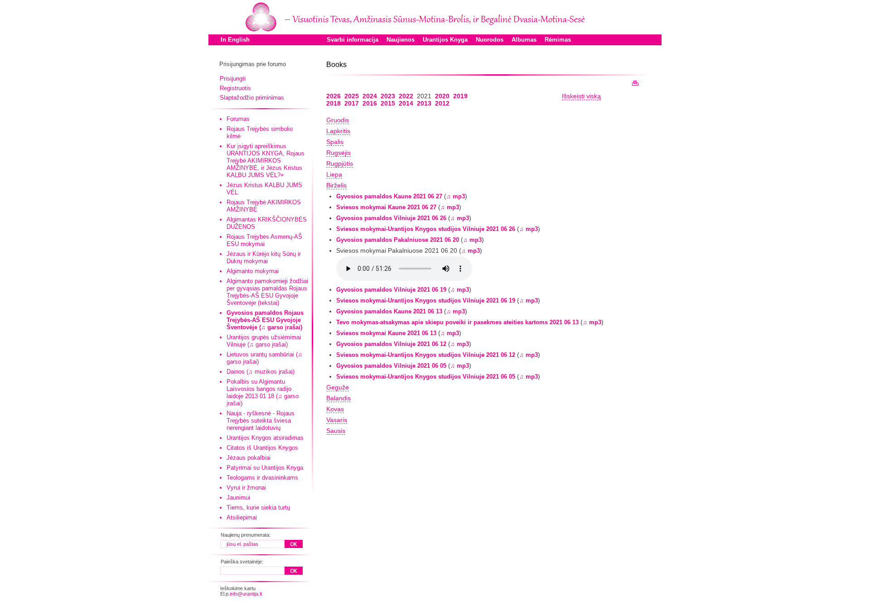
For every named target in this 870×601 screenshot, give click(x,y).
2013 (424, 103)
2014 (406, 103)
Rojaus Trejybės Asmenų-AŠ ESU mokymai (264, 240)
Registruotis (235, 88)
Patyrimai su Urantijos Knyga (265, 467)
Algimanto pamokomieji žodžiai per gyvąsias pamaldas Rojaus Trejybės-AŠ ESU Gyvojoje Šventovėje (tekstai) (267, 292)
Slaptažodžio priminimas (252, 97)
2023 (388, 96)
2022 (406, 96)
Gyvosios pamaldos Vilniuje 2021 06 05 (391, 365)
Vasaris (336, 419)
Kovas (335, 409)
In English (235, 39)
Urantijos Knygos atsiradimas (265, 437)
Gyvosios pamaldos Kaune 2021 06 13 (389, 311)
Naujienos (401, 39)
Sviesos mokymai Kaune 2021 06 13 (386, 333)
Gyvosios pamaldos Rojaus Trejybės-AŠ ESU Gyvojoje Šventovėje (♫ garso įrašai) (265, 320)
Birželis (336, 185)
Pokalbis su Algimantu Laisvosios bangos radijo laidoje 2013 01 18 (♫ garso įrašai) (263, 392)
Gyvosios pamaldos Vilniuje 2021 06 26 (391, 218)
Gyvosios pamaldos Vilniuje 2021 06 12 (391, 344)
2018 (333, 103)
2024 (369, 96)
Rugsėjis (338, 152)
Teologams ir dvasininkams (262, 477)
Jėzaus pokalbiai (249, 457)
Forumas (238, 118)
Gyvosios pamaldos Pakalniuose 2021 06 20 (397, 239)
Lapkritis (338, 131)
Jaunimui (238, 497)
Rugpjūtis (339, 163)
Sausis (335, 430)
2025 (351, 96)
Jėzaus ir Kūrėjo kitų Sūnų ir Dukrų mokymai (264, 257)
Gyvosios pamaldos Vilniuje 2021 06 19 (391, 289)
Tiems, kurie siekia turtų (258, 507)
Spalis (334, 141)
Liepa (334, 174)
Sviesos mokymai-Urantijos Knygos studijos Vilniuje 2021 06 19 (425, 300)
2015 (388, 103)
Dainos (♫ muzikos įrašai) (261, 371)
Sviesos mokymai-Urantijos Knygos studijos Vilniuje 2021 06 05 (425, 376)
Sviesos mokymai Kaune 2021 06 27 (386, 207)
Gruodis (337, 120)
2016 (369, 103)
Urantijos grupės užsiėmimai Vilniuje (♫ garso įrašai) (264, 341)
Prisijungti (233, 78)
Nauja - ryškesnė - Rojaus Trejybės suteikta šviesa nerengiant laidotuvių (261, 420)
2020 (442, 96)
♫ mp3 (455, 196)
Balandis (338, 398)
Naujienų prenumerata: (246, 535)
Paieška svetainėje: (242, 561)
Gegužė (337, 387)
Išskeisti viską (581, 96)
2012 (442, 103)
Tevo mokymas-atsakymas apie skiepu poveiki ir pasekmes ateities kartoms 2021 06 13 (457, 322)
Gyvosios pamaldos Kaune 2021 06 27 (389, 196)
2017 (351, 103)
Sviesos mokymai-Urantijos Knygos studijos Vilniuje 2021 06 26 (425, 229)
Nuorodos (489, 39)
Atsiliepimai (242, 517)
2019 (460, 96)
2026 (333, 96)
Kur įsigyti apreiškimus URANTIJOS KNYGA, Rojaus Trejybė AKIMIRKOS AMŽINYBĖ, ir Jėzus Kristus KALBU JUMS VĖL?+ (265, 160)
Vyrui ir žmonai (246, 487)
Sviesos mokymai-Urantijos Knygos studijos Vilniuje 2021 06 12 (425, 354)
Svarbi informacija (352, 39)
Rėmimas (558, 39)
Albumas (524, 39)
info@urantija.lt (246, 593)
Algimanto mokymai (253, 271)
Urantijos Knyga (445, 39)
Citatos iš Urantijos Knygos (262, 447)
